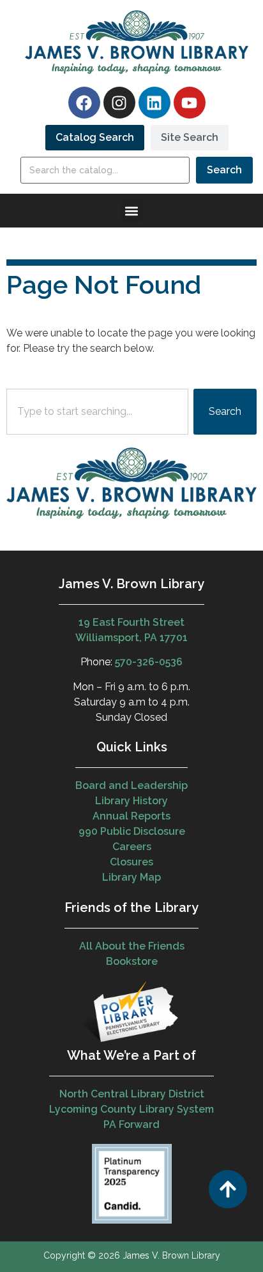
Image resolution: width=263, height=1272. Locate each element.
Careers (131, 847)
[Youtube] (190, 103)
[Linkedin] (154, 103)
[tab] (94, 137)
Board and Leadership (131, 785)
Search (224, 170)
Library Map (131, 877)
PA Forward (131, 1124)
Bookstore (132, 961)
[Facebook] (84, 103)
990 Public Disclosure (132, 831)
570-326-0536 (149, 662)
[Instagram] (119, 103)
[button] (131, 210)
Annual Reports (131, 816)
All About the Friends (131, 946)
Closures (131, 862)
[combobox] (97, 412)
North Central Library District (131, 1094)
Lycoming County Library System (131, 1109)
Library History (131, 801)
